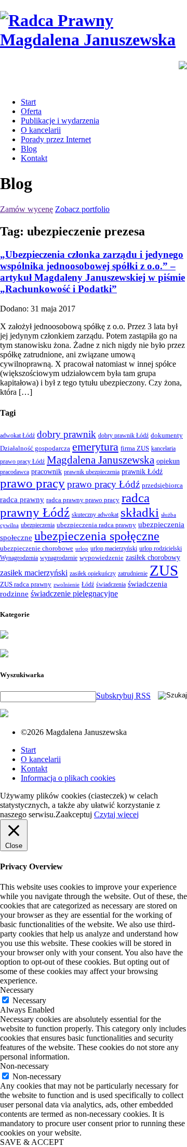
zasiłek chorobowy (153, 557)
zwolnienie (66, 585)
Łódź (88, 584)
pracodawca (14, 472)
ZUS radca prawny (25, 584)
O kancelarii (41, 130)
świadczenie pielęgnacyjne (74, 594)
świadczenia (111, 584)
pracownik (46, 471)
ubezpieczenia (38, 525)
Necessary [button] (17, 990)
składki (140, 512)
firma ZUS (135, 448)
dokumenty (167, 435)
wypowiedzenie (101, 558)
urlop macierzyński (113, 548)
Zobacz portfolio (82, 209)
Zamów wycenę (26, 209)
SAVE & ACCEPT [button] (32, 1142)
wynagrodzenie (58, 558)
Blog (29, 148)
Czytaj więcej (116, 814)
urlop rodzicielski (160, 548)
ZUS (164, 570)
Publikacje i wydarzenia (60, 120)
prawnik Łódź (142, 472)
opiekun (168, 461)
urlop (81, 549)
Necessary (29, 1000)
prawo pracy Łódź (103, 484)
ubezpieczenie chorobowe (36, 548)
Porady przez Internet (56, 139)
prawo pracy (32, 483)
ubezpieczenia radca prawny (96, 525)
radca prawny (22, 499)
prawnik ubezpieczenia (91, 472)
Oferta (31, 111)
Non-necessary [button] (24, 1066)
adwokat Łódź (17, 435)
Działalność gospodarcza (35, 448)
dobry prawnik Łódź (123, 435)
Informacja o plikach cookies (68, 778)
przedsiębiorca (162, 485)
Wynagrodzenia (19, 558)
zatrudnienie (133, 573)
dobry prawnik (66, 434)
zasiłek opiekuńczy (93, 573)
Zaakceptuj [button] (74, 814)
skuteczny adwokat (95, 514)
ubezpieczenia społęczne (96, 536)
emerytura (95, 446)
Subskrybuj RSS (123, 695)
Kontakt (34, 158)
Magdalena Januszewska (100, 460)
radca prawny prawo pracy (82, 500)
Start (28, 101)
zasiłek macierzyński (34, 572)
